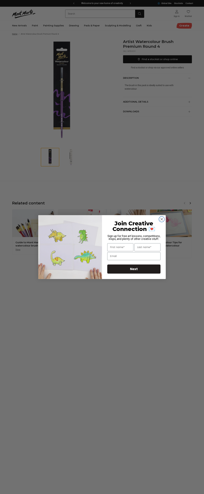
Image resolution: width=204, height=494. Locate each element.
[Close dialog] (161, 219)
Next (134, 269)
